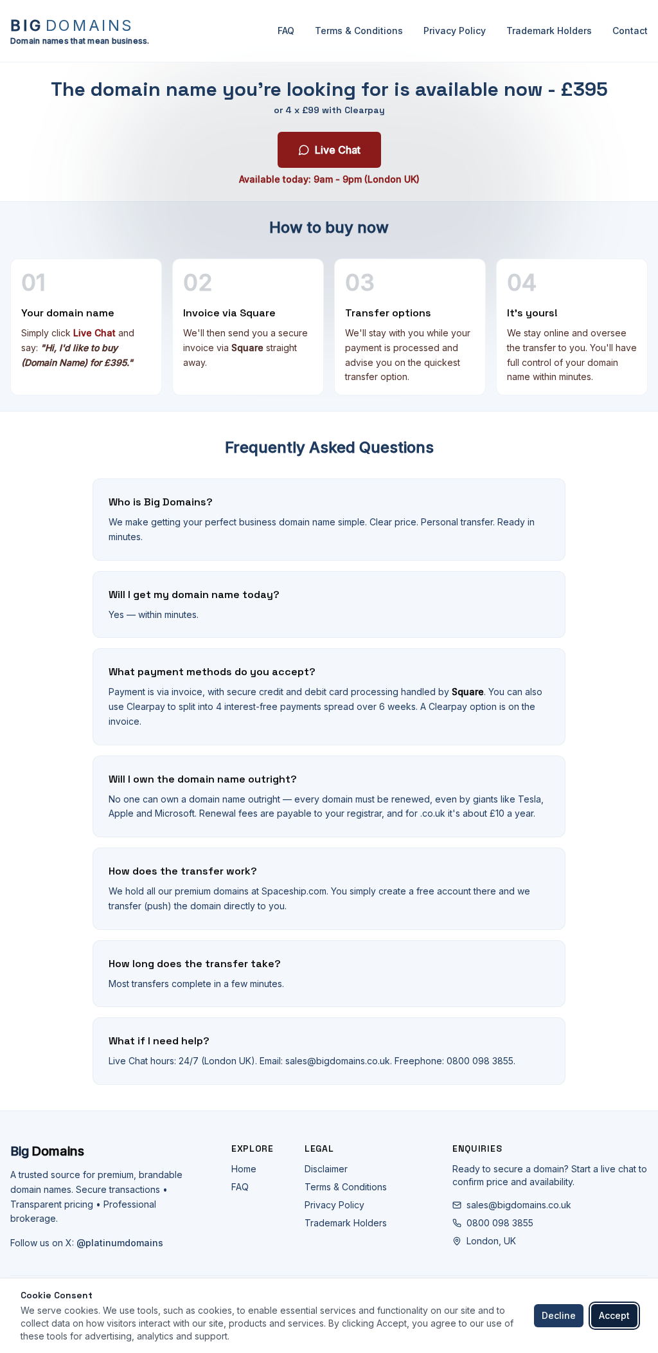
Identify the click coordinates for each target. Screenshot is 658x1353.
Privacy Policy (454, 30)
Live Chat (337, 149)
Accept (614, 1315)
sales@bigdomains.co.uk (519, 1204)
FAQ (286, 30)
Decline (559, 1315)
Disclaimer (326, 1168)
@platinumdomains (119, 1242)
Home (243, 1168)
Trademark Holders (549, 30)
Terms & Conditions (359, 30)
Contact (630, 30)
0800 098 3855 (500, 1222)
